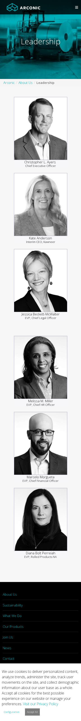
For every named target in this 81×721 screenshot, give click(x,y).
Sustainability (13, 605)
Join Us (8, 637)
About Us (10, 594)
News (7, 648)
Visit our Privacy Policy (40, 703)
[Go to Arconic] (23, 7)
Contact (8, 658)
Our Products (13, 626)
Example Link (40, 131)
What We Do (12, 615)
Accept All (32, 712)
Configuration (11, 712)
